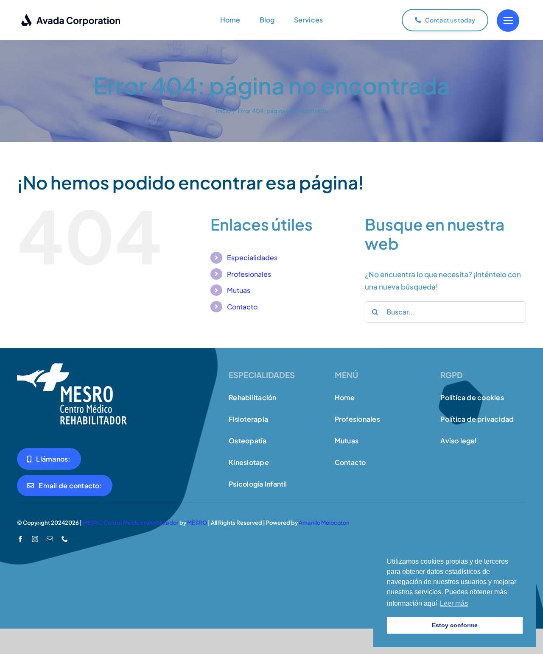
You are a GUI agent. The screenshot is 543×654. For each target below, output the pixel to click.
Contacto (242, 306)
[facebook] (20, 539)
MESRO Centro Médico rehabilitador (131, 522)
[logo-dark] (71, 17)
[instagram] (35, 539)
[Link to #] (508, 20)
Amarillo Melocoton (324, 522)
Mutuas (238, 290)
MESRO (197, 522)
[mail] (50, 539)
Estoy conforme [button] (455, 625)
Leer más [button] (454, 603)
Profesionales (249, 274)
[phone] (65, 539)
